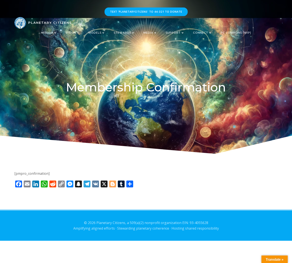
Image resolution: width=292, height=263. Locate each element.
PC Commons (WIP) (236, 32)
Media (148, 32)
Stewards (122, 32)
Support (173, 32)
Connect (200, 32)
